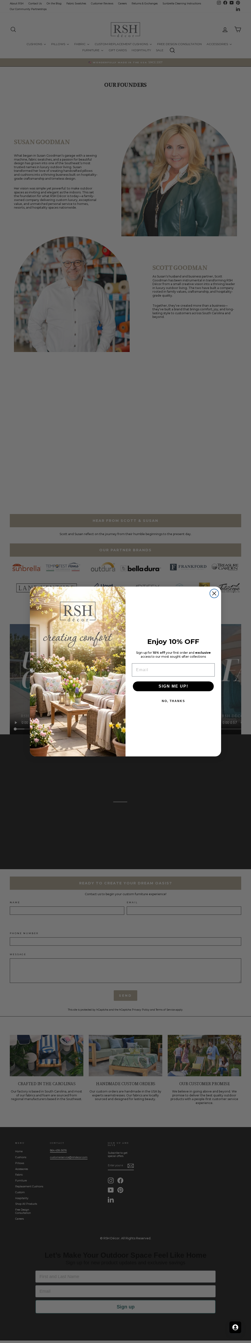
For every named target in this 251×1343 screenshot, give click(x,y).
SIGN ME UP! (173, 686)
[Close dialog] (214, 593)
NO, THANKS (173, 701)
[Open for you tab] (235, 1327)
